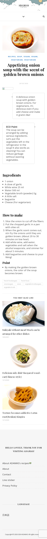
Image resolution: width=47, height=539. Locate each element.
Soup (19, 57)
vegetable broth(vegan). (33, 284)
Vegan (27, 57)
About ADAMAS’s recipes (15, 463)
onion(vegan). (8, 284)
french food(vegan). (10, 281)
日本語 (5, 515)
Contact (6, 474)
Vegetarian (17, 60)
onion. (19, 284)
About (5, 468)
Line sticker (8, 480)
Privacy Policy (9, 485)
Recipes (12, 57)
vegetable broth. (9, 287)
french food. (25, 281)
